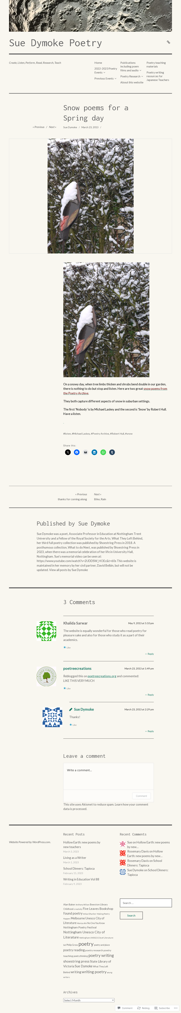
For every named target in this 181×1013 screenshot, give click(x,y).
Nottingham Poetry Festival (80, 927)
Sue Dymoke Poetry (55, 42)
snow (130, 433)
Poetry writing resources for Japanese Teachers (158, 76)
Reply (151, 653)
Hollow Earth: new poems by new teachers (81, 844)
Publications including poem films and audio (129, 66)
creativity (78, 909)
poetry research (94, 950)
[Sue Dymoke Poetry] (90, 16)
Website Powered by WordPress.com (29, 842)
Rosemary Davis (138, 861)
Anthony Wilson (82, 904)
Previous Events (104, 78)
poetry (86, 944)
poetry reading (74, 950)
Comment (141, 795)
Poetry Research (130, 76)
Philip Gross (72, 945)
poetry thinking (81, 956)
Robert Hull (118, 433)
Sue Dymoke (70, 127)
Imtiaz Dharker (89, 914)
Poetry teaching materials (156, 64)
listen (68, 433)
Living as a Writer (74, 858)
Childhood (68, 909)
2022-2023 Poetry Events (105, 70)
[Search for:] (146, 903)
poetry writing (101, 955)
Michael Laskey (81, 433)
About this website (131, 82)
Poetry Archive (100, 433)
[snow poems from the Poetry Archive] (63, 422)
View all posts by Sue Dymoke (68, 570)
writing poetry (94, 971)
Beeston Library (99, 904)
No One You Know (96, 923)
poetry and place (102, 945)
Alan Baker (69, 904)
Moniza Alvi (82, 923)
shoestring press (76, 961)
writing (76, 972)
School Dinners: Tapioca (79, 868)
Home (98, 62)
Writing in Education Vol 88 (81, 879)
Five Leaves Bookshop (98, 909)
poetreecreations (77, 668)
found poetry (72, 913)
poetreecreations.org (102, 676)
